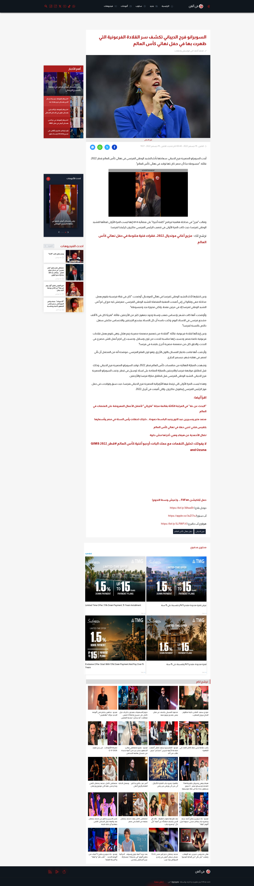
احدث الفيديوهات (65, 246)
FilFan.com (205, 882)
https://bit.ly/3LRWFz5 (174, 523)
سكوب (139, 6)
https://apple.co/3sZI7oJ (182, 515)
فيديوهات (108, 6)
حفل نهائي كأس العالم (183, 531)
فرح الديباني (200, 531)
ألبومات (124, 6)
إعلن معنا (158, 882)
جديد (152, 6)
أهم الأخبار (74, 68)
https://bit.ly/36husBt (182, 507)
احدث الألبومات (74, 178)
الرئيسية (166, 6)
